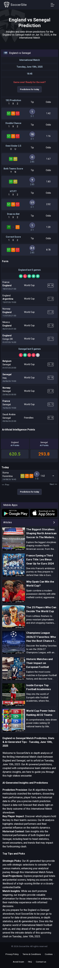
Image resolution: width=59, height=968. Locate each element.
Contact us (41, 961)
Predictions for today (29, 89)
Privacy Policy (12, 954)
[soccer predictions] (15, 513)
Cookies (49, 954)
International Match (29, 60)
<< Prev (5, 485)
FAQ (30, 961)
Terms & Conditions (31, 954)
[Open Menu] (53, 5)
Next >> (53, 484)
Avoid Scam (18, 961)
